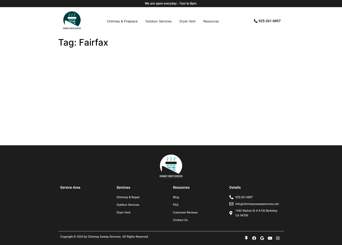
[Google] (262, 238)
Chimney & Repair (128, 197)
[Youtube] (270, 238)
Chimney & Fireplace (122, 21)
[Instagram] (278, 238)
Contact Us (180, 220)
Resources (211, 21)
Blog (176, 197)
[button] (123, 21)
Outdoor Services (158, 21)
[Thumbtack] (246, 238)
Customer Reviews (185, 212)
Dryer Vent (188, 21)
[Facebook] (254, 238)
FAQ (175, 205)
